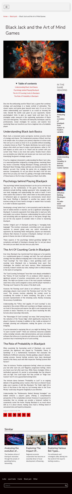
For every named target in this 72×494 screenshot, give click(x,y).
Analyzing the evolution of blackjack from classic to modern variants (61, 123)
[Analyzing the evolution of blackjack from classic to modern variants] (61, 103)
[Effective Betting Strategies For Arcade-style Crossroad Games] (61, 181)
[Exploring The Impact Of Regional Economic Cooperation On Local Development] (36, 439)
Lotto (4, 479)
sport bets (12, 479)
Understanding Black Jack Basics (26, 87)
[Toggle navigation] (6, 7)
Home (5, 16)
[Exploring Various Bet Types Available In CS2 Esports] (58, 439)
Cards (20, 479)
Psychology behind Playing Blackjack (26, 90)
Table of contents (27, 83)
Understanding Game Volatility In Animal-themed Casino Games (63, 162)
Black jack (13, 16)
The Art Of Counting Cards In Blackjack (26, 93)
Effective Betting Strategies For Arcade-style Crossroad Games (61, 200)
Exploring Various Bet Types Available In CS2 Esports (57, 452)
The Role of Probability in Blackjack (26, 96)
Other (35, 479)
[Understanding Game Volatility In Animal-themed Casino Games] (63, 145)
